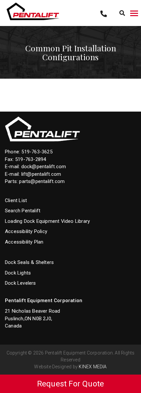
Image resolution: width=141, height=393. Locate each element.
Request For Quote (70, 383)
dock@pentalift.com (43, 167)
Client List (16, 200)
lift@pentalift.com (41, 174)
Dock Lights (18, 273)
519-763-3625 (36, 152)
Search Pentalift (22, 211)
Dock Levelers (20, 283)
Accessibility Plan (24, 242)
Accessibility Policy (26, 231)
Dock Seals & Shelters (29, 262)
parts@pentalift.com (42, 181)
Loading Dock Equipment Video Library (47, 221)
